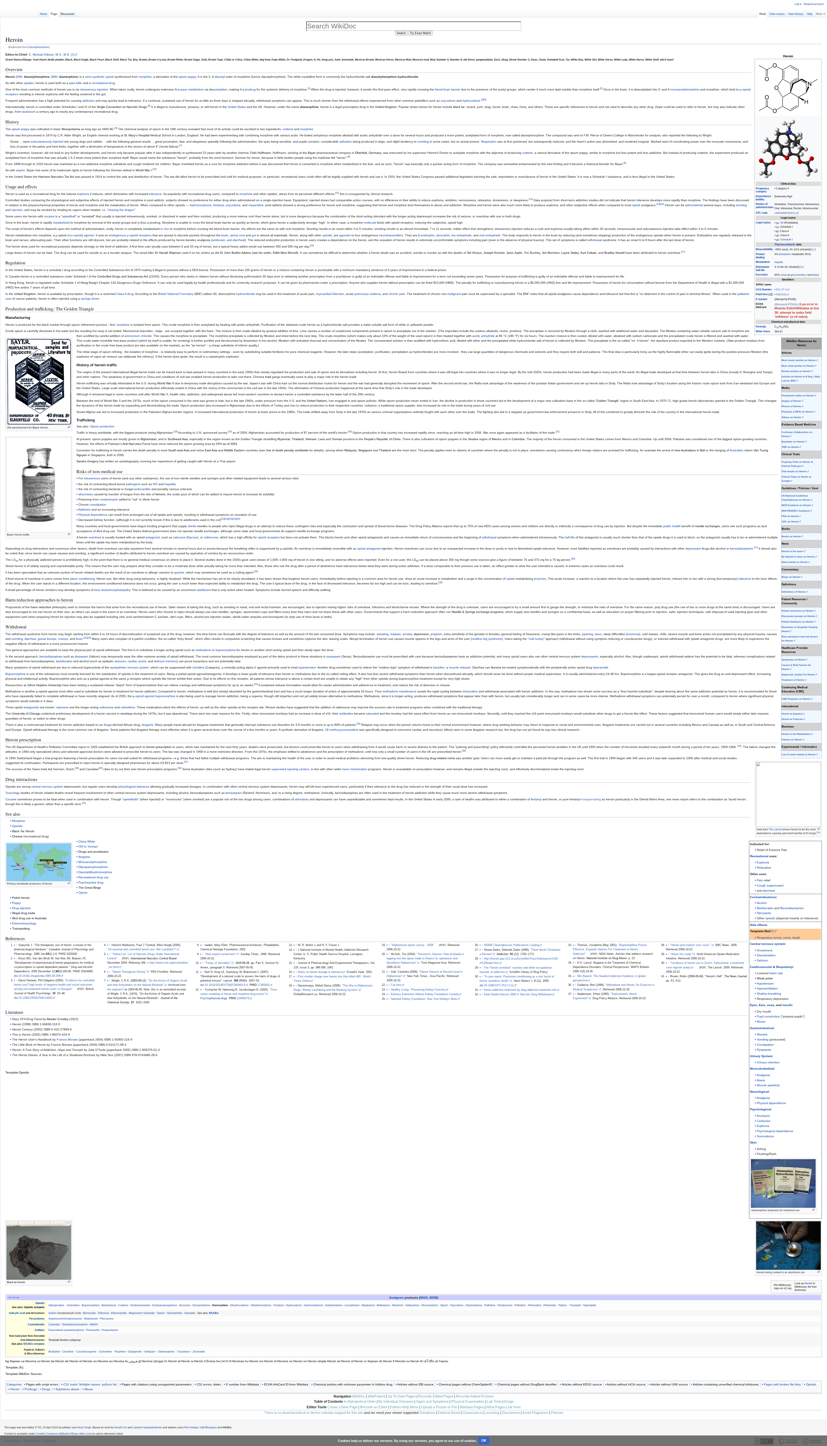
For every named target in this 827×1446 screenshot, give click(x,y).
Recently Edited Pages (435, 1396)
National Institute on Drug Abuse (606, 958)
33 (256, 684)
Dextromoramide (140, 1305)
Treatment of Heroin (793, 680)
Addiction (84, 509)
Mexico (497, 439)
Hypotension (765, 983)
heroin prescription (159, 747)
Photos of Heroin (791, 406)
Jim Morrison (551, 252)
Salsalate (189, 1313)
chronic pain (397, 294)
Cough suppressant (770, 885)
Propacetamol (110, 1330)
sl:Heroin (357, 1361)
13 (531, 199)
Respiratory (784, 967)
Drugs (46, 1389)
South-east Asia (179, 450)
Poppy (16, 903)
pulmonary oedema (367, 294)
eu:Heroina (116, 1361)
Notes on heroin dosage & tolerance (320, 972)
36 (464, 750)
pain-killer (75, 83)
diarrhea (30, 638)
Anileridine (73, 1305)
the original (114, 989)
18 (175, 431)
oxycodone (448, 100)
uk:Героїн (441, 1361)
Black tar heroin (16, 1282)
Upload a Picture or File (439, 1407)
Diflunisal (103, 1313)
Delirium (762, 960)
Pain (760, 880)
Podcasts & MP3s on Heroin (797, 411)
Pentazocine (505, 1305)
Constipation (765, 1044)
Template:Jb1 (14, 1367)
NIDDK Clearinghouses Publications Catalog (511, 945)
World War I (144, 170)
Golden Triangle (607, 400)
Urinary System (761, 1056)
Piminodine (534, 1305)
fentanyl (218, 205)
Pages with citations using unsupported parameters (156, 1384)
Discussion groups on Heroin (798, 616)
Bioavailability (764, 249)
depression (421, 634)
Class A (784, 231)
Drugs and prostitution (93, 851)
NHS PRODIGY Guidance (796, 511)
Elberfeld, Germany (368, 152)
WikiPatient (376, 1396)
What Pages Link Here (503, 1407)
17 (683, 251)
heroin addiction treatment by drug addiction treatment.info (520, 989)
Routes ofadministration (764, 206)
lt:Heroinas (236, 1361)
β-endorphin (426, 235)
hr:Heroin (170, 1361)
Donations (427, 1413)
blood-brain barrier (447, 89)
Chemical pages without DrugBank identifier (527, 1384)
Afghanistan (148, 439)
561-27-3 (781, 289)
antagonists (31, 707)
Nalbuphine (412, 1305)
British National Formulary (175, 294)
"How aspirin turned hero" (220, 954)
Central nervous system (767, 944)
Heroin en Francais (792, 719)
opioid (636, 205)
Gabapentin (135, 1351)
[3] (72, 54)
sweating (382, 634)
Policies (557, 1413)
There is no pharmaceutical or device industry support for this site (313, 1413)
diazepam (81, 656)
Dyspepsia (764, 1049)
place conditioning (82, 578)
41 (84, 803)
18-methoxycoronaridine (341, 729)
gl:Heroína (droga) (150, 1361)
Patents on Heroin (792, 739)
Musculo (756, 1068)
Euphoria (763, 862)
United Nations (317, 400)
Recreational (759, 856)
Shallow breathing (769, 993)
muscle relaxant (460, 667)
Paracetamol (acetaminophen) (66, 1330)
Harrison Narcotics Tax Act (56, 176)
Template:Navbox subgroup (64, 1340)
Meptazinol (368, 1305)
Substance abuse (67, 1389)
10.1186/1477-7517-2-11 (499, 985)
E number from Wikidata (242, 1384)
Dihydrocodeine (239, 1305)
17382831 (264, 984)
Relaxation (764, 867)
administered (694, 205)
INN (19, 76)
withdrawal (595, 240)
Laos (321, 439)
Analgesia (763, 1075)
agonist (89, 235)
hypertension (307, 667)
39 (101, 768)
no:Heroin (295, 1361)
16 (312, 245)
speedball (68, 216)
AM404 (94, 1324)
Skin (753, 1142)
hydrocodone (471, 100)
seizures (120, 661)
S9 (781, 222)
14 (658, 204)
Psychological (760, 1109)
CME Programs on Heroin (796, 699)
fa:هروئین (131, 1361)
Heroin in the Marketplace (796, 734)
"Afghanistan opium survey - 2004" (412, 945)
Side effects (758, 925)
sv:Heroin (412, 1361)
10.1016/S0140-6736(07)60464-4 (225, 984)
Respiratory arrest (769, 937)
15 (662, 204)
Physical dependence (771, 1103)
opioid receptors (269, 537)
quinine (179, 572)
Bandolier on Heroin (793, 441)
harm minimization (354, 769)
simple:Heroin (326, 1361)
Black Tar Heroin (23, 831)
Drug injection (21, 908)
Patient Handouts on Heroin (797, 621)
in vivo (164, 229)
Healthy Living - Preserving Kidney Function (418, 989)
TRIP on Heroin (790, 447)
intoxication (470, 691)
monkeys (126, 713)
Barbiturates (765, 908)
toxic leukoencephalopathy (112, 590)
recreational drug (103, 83)
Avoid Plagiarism (535, 1413)
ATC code (762, 212)
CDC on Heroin (790, 521)
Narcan (192, 537)
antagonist (153, 537)
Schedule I (786, 226)
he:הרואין (222, 1361)
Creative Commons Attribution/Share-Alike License (65, 1433)
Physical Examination (467, 1401)
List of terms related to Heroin (799, 754)
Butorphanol (109, 1305)
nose (770, 1005)
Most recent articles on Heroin (799, 360)
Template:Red (760, 931)
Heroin (14, 1389)
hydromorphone (200, 205)
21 (558, 431)
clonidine (198, 667)
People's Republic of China (382, 439)
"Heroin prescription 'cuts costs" (690, 945)
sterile (192, 526)
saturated (372, 713)
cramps (63, 638)
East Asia (211, 450)
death (796, 937)
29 (256, 571)
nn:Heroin (310, 1361)
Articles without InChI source (626, 1384)
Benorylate (89, 1313)
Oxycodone (456, 1305)
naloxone (179, 537)
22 (223, 518)
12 (337, 193)
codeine (288, 129)
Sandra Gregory (87, 461)
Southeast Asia (178, 439)
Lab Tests (494, 1401)
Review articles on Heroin (796, 371)
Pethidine (490, 1305)
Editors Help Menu (404, 1407)
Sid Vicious (474, 252)
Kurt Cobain (588, 252)
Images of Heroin (791, 401)
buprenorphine (226, 650)
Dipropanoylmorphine (93, 867)
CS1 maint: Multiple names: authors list (90, 1384)
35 (739, 746)
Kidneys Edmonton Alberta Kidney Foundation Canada (425, 994)
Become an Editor (373, 1407)
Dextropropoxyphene (164, 1305)
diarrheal (769, 890)
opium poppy (187, 76)
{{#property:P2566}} (785, 304)
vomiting (423, 141)
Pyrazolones (37, 1318)
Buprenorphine (15, 674)
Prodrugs (31, 1389)
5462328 (781, 294)
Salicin (161, 1313)
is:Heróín (197, 1361)
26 (238, 518)
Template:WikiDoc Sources (23, 1374)
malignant (454, 294)
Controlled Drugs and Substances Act (122, 276)
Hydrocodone (294, 1305)
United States (237, 107)
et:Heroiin (85, 1361)
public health (672, 526)
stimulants (302, 799)
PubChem (762, 294)
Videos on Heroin (791, 417)
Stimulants (764, 913)
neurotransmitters (391, 235)
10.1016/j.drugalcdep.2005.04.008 (40, 975)
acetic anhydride (483, 336)
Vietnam (311, 439)
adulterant (204, 590)
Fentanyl (279, 1305)
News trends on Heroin (795, 562)
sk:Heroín (343, 1361)
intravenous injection (94, 89)
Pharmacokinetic (785, 244)
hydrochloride (245, 294)
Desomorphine (201, 1305)
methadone (203, 650)
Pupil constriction (768, 1016)
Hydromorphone (313, 1305)
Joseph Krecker (494, 252)
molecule (370, 222)
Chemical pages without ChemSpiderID (465, 1384)
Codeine (123, 1305)
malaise (395, 634)
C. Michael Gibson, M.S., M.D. (49, 54)
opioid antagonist (369, 548)
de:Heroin (71, 1361)
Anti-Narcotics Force (136, 444)
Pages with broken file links (782, 1384)
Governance (472, 1413)
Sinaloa (473, 439)
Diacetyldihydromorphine (95, 872)
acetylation (220, 89)
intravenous (92, 478)
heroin (808, 1283)
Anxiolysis (763, 1115)
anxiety (407, 634)
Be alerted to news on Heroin (798, 556)
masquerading (591, 799)
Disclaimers (511, 1413)
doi (16, 975)
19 (230, 431)
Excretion (762, 274)
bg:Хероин (12, 1361)
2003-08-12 (138, 980)
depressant (693, 548)
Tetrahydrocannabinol (75, 1324)
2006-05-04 (695, 976)
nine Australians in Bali (689, 450)
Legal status (763, 222)
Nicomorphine (429, 1305)
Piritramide (549, 1305)
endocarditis (142, 489)
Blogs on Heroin (791, 577)
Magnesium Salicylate (142, 1313)
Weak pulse (765, 978)
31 (85, 638)
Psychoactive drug (90, 882)
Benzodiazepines (792, 908)
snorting (741, 205)
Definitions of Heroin (793, 592)
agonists (345, 235)
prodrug (250, 89)
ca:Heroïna (28, 1361)
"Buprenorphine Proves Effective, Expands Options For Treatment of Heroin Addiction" (610, 949)
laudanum (29, 111)
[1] (812, 249)
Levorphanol (352, 1305)
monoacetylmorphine (685, 89)
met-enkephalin (490, 235)
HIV (155, 484)
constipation (98, 504)
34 (358, 724)
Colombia (518, 439)
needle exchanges (707, 526)
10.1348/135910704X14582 (35, 997)
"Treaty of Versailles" (218, 963)
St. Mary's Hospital (136, 135)
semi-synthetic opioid (99, 76)
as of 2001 (230, 444)
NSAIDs (214, 1313)
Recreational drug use (93, 877)
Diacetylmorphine (38, 47)
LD (15, 559)
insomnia (633, 634)
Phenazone (106, 1318)
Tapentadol (589, 1305)
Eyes (753, 1005)
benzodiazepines (741, 548)
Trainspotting (21, 928)
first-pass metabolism (189, 89)
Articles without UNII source (669, 1384)
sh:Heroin (385, 1361)
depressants (589, 656)
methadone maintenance (399, 691)
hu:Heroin (251, 1361)
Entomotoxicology (24, 923)
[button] (820, 13)
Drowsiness (765, 950)
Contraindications (763, 897)
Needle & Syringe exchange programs (478, 612)
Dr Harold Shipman (168, 252)
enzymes (540, 578)
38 (77, 768)
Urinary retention (768, 1062)
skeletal (768, 1068)
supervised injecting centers (290, 769)
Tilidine (562, 1305)
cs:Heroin (43, 1361)
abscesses (85, 494)
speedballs (130, 799)
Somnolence (765, 1136)
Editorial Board (449, 1413)
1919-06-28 (242, 963)
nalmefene (128, 707)
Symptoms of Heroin (793, 659)
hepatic (778, 262)
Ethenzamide (119, 1313)
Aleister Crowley (57, 1019)
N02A (424, 1297)
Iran (221, 400)
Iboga (108, 724)
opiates (29, 83)
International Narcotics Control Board (153, 958)
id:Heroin (184, 1361)
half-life (570, 537)
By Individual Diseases (396, 1401)
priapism (436, 634)
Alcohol (761, 903)
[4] (772, 931)
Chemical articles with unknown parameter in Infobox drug (352, 1384)
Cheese (17, 836)
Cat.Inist (396, 984)
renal (783, 274)
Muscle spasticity (768, 1085)
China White (86, 841)
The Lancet (775, 829)
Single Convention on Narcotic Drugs (122, 107)
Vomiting (762, 1039)
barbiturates (64, 661)
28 (573, 558)
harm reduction (41, 607)
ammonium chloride (138, 336)
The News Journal (735, 976)
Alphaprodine (56, 1305)
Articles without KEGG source (582, 1384)
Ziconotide (199, 1351)
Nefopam (150, 1351)
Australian (736, 450)
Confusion (764, 1121)
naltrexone (211, 537)
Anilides (40, 1330)
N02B (433, 1297)
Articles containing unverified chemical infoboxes (726, 1384)
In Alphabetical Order (360, 1401)
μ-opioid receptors (139, 235)
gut (254, 235)
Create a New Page (342, 1407)
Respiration (488, 141)
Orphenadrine (166, 1351)
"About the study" (681, 954)
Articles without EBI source (415, 1384)
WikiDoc (358, 1396)
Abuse (88, 1389)
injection (17, 210)
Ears (762, 1005)
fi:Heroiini (399, 1361)
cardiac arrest (136, 661)
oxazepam (333, 656)
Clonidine (68, 1351)
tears (598, 634)
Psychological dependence (775, 1131)
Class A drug (125, 294)
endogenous (117, 235)
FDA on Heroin (790, 516)
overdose (95, 537)
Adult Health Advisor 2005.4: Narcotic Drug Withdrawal (518, 994)
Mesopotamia (71, 129)
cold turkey (536, 638)
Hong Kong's (89, 282)
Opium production (102, 426)
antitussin (218, 240)
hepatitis (170, 484)
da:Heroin (57, 1361)
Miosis (761, 1021)
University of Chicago (26, 713)
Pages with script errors (42, 1384)
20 (350, 431)
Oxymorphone (474, 1305)
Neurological (759, 1091)
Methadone (383, 1305)
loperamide (600, 667)
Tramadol (575, 1305)
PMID (253, 984)
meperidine (256, 205)
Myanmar (283, 439)
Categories (14, 1384)
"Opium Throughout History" (129, 971)
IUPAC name (763, 284)
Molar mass (763, 331)
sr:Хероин (371, 1361)
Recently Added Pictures (475, 1396)
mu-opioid (75, 235)
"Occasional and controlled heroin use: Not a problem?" (141, 949)
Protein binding (760, 256)
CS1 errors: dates (209, 1384)
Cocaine (11, 799)
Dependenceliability (763, 198)
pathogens (133, 484)
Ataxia (761, 1080)
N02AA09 (781, 213)
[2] (800, 266)
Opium (82, 892)
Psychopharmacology (213, 998)
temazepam (233, 793)
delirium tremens (165, 661)
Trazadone (183, 1351)
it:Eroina (209, 1361)
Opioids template (34, 1307)
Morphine (18, 821)
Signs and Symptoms (432, 1401)
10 (154, 169)
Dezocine (184, 1305)
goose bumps (47, 638)
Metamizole (91, 1318)
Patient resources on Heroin (797, 610)
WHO (792, 213)
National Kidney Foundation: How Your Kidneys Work (424, 998)
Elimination (762, 268)
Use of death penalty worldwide (287, 450)
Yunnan (337, 439)
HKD (449, 282)
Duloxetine (105, 1351)
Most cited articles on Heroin (798, 366)
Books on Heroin (791, 536)
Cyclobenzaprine (86, 1351)
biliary (815, 274)
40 (180, 768)
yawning (587, 634)
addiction (88, 100)
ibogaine (147, 724)
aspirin (20, 170)
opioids (770, 918)
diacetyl (220, 76)
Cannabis (54, 1324)
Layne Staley (570, 252)
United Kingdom (386, 107)
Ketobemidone (333, 1305)
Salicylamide (174, 1313)
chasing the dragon (121, 210)
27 (756, 547)
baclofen (439, 667)
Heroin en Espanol (792, 713)
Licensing (491, 1413)
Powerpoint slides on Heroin (798, 395)
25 (234, 518)
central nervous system (47, 786)
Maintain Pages (472, 1407)
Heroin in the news (792, 551)
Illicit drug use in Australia (29, 918)
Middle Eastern (234, 450)
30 (440, 582)
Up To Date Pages (402, 1396)
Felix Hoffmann (260, 152)
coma (787, 937)
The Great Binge (89, 887)
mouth (787, 1005)
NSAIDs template (34, 1343)
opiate (510, 578)
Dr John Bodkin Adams (235, 252)
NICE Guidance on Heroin (796, 505)
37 (186, 761)
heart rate (776, 973)
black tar (459, 107)
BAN (54, 76)
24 (230, 518)
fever (79, 638)
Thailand (298, 439)
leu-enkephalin (462, 235)
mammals (280, 235)
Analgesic (396, 1297)
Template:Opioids (17, 1072)
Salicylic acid (17, 1313)
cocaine (49, 216)
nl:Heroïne (281, 1361)
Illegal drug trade (23, 913)
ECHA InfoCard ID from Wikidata (286, 1384)
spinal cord (237, 235)
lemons (160, 494)
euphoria (83, 194)
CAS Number (764, 289)
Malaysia (350, 450)
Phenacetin (92, 1330)
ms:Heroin (266, 1361)
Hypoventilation (767, 988)
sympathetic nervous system (129, 667)
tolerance (155, 194)
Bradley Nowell (614, 252)
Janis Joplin (514, 252)
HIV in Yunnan (88, 846)
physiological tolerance (133, 786)
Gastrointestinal (762, 1028)
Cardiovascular (761, 967)
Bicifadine (54, 1351)
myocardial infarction (330, 294)
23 (227, 518)
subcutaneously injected (47, 141)
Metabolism (763, 261)
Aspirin (52, 1313)
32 (89, 638)
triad (268, 377)
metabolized (61, 222)
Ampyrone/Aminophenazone (65, 1318)
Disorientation (766, 955)
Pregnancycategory (762, 190)
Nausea (762, 1034)
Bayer (36, 427)
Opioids (17, 826)
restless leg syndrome (487, 638)
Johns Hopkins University (44, 685)
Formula (761, 326)
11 (818, 832)
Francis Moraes (67, 1039)
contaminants (109, 499)
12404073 (243, 998)
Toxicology (12, 793)
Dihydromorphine (261, 1305)
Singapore (365, 450)
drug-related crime (442, 758)
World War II (165, 383)
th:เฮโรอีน (427, 1361)
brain (224, 235)
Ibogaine (84, 857)
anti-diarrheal (236, 240)
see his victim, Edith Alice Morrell (275, 252)
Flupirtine (120, 1351)
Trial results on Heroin (794, 471)
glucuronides (798, 274)
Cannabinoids (36, 1324)
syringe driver (90, 298)
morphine (785, 254)
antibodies (346, 713)
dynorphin (443, 235)
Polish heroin (21, 897)
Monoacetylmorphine (92, 862)
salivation (345, 141)
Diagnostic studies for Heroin (798, 674)
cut (135, 499)
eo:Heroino (100, 1361)
